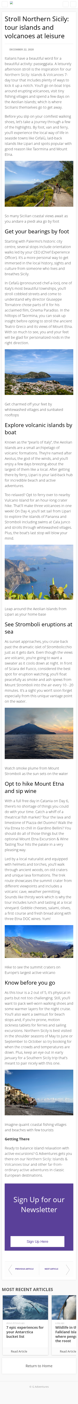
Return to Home (39, 1365)
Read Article (19, 1351)
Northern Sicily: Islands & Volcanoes (34, 74)
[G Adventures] (11, 4)
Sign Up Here (37, 1242)
